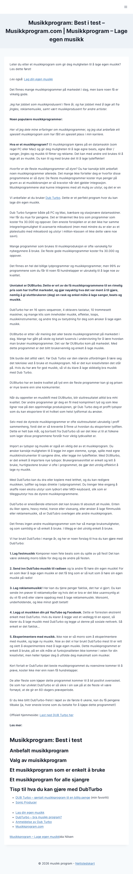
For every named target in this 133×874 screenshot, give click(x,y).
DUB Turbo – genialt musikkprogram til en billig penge (53, 797)
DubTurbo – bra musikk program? (39, 817)
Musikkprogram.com (30, 826)
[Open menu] (125, 6)
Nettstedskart (85, 863)
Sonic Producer (26, 802)
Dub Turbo (53, 198)
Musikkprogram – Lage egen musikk (35, 836)
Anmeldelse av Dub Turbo (34, 822)
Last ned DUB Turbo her (56, 715)
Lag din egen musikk (38, 79)
